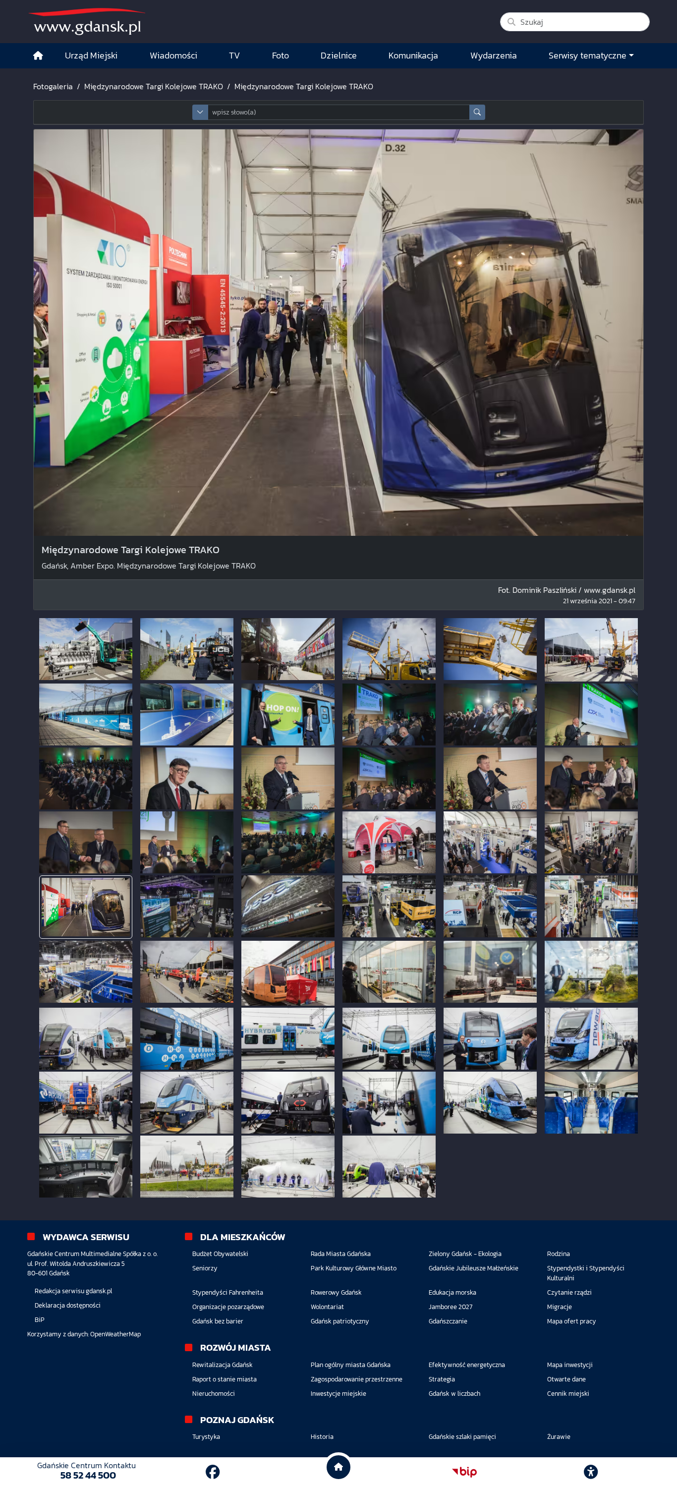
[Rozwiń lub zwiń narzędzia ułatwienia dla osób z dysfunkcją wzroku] (591, 1472)
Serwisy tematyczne (587, 55)
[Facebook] (213, 1472)
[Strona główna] (38, 55)
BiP (40, 1319)
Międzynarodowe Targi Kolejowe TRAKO (153, 86)
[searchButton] (477, 112)
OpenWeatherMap (115, 1334)
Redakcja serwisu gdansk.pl (73, 1291)
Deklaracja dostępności (68, 1305)
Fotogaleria (53, 86)
